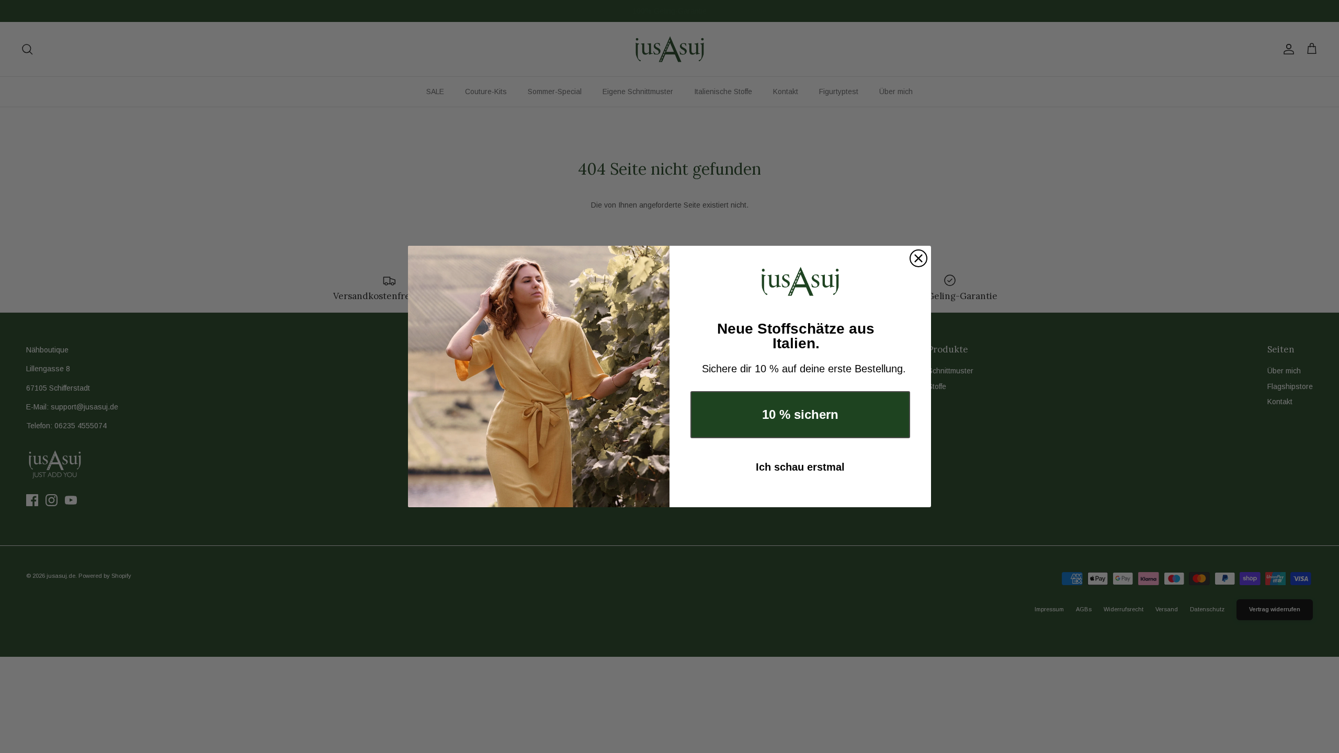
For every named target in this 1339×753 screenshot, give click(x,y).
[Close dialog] (918, 258)
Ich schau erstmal (800, 467)
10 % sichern (800, 414)
